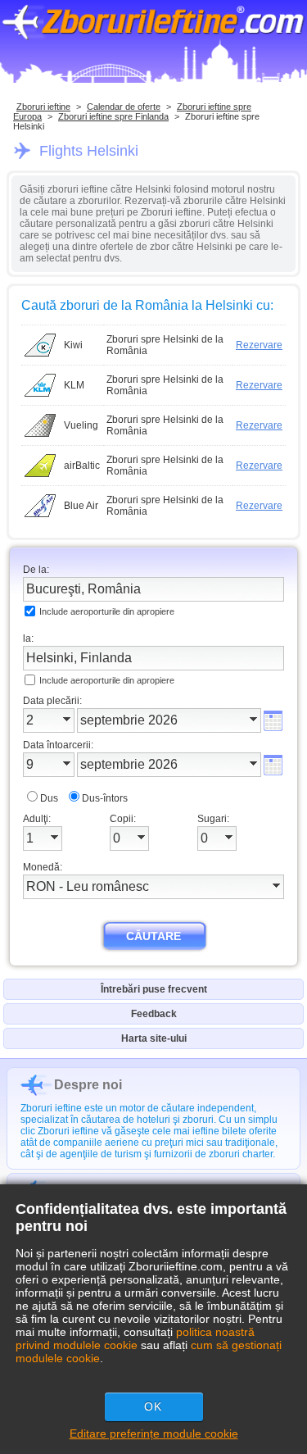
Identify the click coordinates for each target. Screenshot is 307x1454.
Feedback (154, 1014)
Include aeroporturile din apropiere (106, 611)
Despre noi (88, 1085)
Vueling (81, 425)
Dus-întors (105, 798)
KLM (74, 385)
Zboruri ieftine (43, 106)
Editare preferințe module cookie (154, 1433)
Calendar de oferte (123, 106)
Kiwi (73, 345)
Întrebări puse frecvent (154, 989)
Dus (49, 798)
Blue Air (81, 505)
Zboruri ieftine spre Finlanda (113, 116)
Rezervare (259, 345)
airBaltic (82, 465)
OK (153, 1406)
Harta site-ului (154, 1038)
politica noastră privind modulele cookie (135, 1338)
